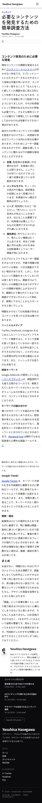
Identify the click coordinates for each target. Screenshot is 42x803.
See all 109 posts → (14, 719)
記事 (4, 756)
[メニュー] (37, 4)
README (5, 763)
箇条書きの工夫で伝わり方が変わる (19, 684)
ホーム (5, 753)
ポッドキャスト (8, 759)
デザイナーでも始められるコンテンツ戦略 (20, 708)
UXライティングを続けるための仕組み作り (21, 695)
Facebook (6, 777)
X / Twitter (7, 773)
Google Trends (10, 481)
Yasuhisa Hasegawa (12, 4)
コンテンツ (6, 12)
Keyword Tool (15, 436)
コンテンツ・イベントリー (20, 69)
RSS (4, 780)
